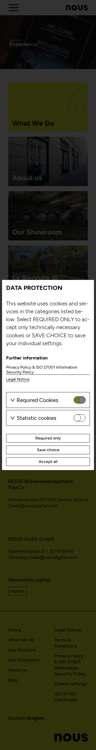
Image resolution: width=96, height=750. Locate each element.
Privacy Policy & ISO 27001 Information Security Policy (41, 369)
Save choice (48, 449)
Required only (48, 438)
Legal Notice (17, 379)
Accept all (48, 461)
